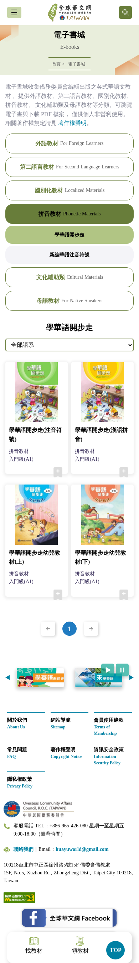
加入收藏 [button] (57, 472)
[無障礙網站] (19, 897)
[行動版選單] (14, 12)
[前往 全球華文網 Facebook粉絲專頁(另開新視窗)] (69, 918)
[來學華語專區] (61, 677)
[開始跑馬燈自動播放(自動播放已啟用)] (107, 670)
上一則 (7, 677)
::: (2, 79)
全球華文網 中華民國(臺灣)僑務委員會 (69, 13)
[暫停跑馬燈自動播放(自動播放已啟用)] (122, 670)
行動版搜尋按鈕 (125, 12)
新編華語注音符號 (69, 254)
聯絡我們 (24, 849)
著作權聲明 (72, 123)
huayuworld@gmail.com (82, 849)
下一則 (131, 677)
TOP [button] (116, 950)
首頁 (56, 64)
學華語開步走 (69, 234)
